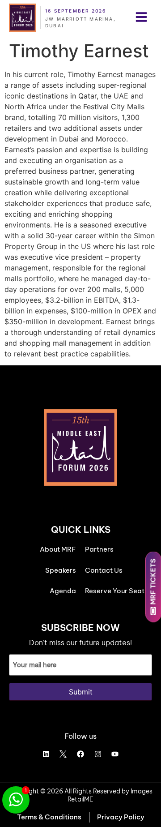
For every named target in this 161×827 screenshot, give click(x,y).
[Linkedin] (46, 754)
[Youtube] (115, 754)
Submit (81, 691)
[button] (141, 18)
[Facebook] (80, 754)
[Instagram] (98, 754)
